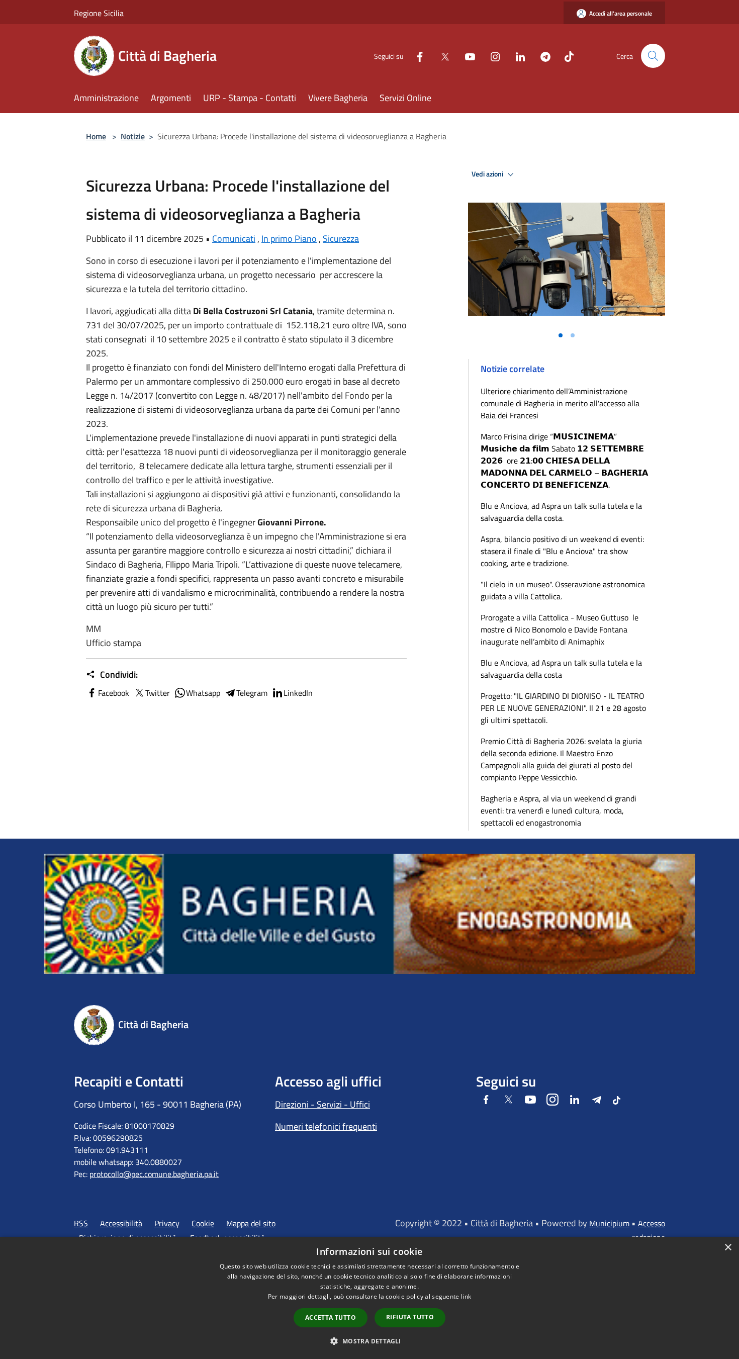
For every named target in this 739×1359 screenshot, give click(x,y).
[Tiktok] (565, 55)
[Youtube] (466, 55)
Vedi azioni (488, 173)
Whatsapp (203, 693)
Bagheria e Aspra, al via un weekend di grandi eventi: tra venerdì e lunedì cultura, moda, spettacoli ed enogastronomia (558, 810)
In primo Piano (289, 238)
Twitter (157, 693)
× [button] (727, 1247)
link (466, 1296)
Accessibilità (121, 1223)
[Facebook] (416, 55)
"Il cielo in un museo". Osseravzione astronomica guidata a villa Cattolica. (563, 590)
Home (96, 136)
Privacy (166, 1223)
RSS (81, 1223)
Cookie (203, 1223)
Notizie (133, 136)
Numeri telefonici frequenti (326, 1126)
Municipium (609, 1223)
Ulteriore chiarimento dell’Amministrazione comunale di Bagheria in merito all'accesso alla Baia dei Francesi (560, 403)
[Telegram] (541, 55)
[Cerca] (653, 56)
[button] (369, 1341)
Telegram (251, 693)
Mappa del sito (250, 1223)
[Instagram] (491, 55)
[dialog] (369, 1298)
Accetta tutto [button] (330, 1317)
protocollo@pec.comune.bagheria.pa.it (154, 1174)
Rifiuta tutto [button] (410, 1317)
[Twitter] (441, 55)
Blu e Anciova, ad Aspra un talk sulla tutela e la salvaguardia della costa (561, 669)
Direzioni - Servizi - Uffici (322, 1104)
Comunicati (233, 238)
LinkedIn (298, 693)
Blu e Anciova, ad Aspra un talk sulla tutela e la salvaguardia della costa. (561, 512)
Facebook (113, 693)
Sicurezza (341, 238)
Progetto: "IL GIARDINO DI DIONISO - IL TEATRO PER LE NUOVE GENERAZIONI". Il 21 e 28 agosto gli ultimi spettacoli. (563, 708)
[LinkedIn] (516, 55)
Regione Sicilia (99, 13)
